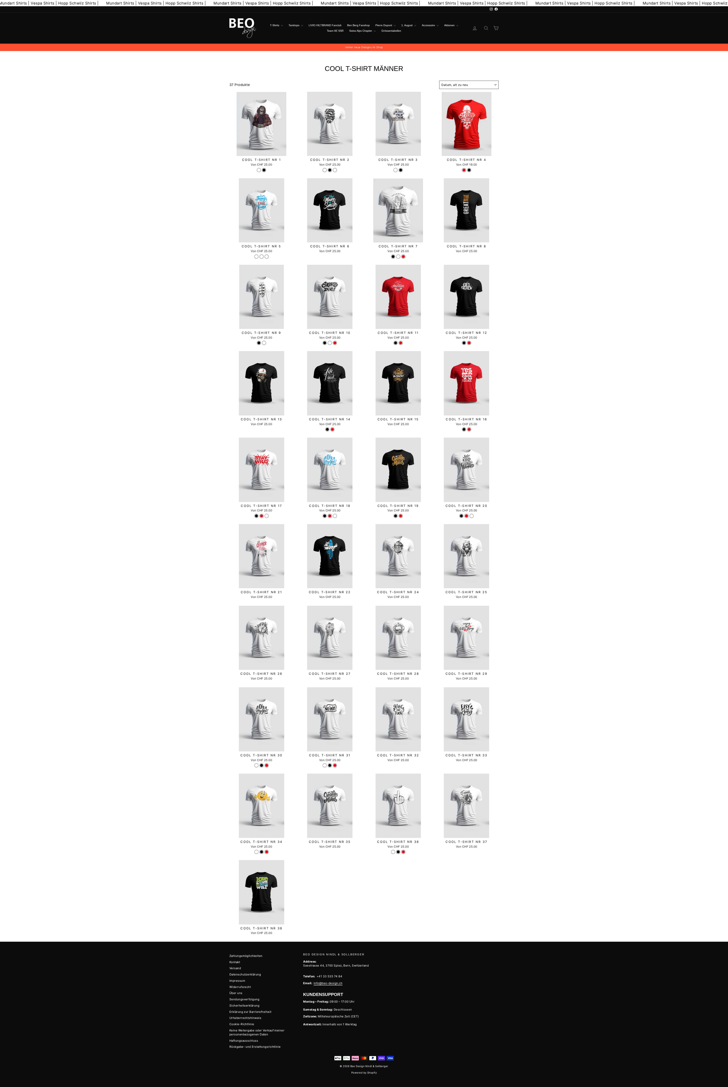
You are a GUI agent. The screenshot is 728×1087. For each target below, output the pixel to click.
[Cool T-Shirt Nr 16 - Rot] (469, 429)
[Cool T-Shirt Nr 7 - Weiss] (398, 256)
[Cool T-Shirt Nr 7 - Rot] (403, 256)
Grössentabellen (391, 30)
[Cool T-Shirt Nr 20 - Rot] (466, 516)
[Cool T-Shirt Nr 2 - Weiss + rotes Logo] (335, 170)
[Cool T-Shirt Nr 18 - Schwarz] (324, 516)
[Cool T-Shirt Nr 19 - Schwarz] (395, 516)
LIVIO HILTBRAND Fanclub (325, 25)
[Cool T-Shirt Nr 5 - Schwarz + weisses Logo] (266, 256)
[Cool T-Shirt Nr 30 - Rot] (266, 765)
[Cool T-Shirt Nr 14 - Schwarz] (327, 429)
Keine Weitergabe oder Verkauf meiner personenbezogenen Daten (256, 1032)
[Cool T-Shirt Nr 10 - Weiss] (330, 343)
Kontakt (234, 962)
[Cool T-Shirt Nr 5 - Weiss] (256, 256)
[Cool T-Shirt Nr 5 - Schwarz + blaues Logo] (261, 256)
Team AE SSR (335, 30)
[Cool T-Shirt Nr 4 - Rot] (464, 170)
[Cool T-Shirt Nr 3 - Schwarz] (400, 170)
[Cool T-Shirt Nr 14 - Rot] (332, 429)
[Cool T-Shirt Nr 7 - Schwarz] (393, 256)
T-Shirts (275, 25)
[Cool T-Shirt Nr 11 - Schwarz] (395, 343)
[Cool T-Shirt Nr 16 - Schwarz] (464, 429)
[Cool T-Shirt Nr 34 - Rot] (266, 852)
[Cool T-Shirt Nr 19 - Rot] (400, 516)
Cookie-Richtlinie (241, 1024)
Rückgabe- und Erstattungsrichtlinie (255, 1046)
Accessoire (429, 25)
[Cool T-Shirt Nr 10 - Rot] (335, 343)
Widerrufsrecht (240, 987)
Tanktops (294, 25)
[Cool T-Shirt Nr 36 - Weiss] (393, 852)
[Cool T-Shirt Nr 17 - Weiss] (266, 516)
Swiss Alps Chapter (361, 30)
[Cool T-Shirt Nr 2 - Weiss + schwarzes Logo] (324, 170)
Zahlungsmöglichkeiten (245, 956)
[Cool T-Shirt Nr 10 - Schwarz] (324, 343)
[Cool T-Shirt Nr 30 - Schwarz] (261, 765)
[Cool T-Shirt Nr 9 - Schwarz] (259, 343)
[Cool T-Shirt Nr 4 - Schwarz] (469, 170)
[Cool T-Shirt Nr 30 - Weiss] (256, 765)
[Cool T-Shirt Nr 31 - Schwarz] (330, 765)
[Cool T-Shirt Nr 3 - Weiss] (395, 170)
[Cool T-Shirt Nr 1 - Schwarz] (264, 170)
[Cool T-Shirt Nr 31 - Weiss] (324, 765)
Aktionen (449, 25)
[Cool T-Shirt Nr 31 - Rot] (335, 765)
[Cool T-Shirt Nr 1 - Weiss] (259, 170)
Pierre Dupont (384, 25)
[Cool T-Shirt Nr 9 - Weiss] (264, 343)
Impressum (237, 980)
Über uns (235, 993)
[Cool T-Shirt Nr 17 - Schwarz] (256, 516)
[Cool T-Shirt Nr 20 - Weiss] (471, 516)
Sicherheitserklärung (244, 1005)
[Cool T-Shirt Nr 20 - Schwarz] (461, 516)
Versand (235, 968)
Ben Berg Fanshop (358, 25)
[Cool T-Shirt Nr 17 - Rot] (261, 516)
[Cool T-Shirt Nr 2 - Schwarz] (330, 170)
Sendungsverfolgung (244, 999)
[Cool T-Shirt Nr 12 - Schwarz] (464, 343)
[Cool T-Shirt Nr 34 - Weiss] (256, 852)
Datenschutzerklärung (245, 974)
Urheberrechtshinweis (245, 1018)
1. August (407, 25)
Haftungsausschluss (243, 1040)
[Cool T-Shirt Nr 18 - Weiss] (335, 516)
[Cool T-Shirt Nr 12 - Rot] (469, 343)
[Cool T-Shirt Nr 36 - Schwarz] (398, 852)
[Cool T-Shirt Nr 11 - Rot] (400, 343)
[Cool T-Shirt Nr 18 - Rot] (330, 516)
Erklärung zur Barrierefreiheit (250, 1012)
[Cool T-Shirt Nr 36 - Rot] (403, 852)
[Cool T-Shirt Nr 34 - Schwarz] (261, 852)
